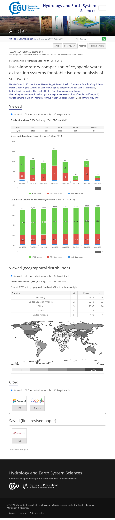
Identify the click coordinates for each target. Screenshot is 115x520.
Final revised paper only (39, 114)
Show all (17, 114)
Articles (12, 39)
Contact (12, 513)
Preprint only (63, 114)
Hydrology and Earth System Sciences (69, 8)
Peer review (69, 46)
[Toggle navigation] (102, 8)
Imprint (23, 513)
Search (37, 408)
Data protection (37, 513)
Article (58, 46)
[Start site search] (104, 39)
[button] (77, 39)
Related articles (97, 46)
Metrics (82, 46)
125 (19, 440)
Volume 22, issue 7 (27, 39)
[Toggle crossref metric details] (19, 400)
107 (19, 408)
